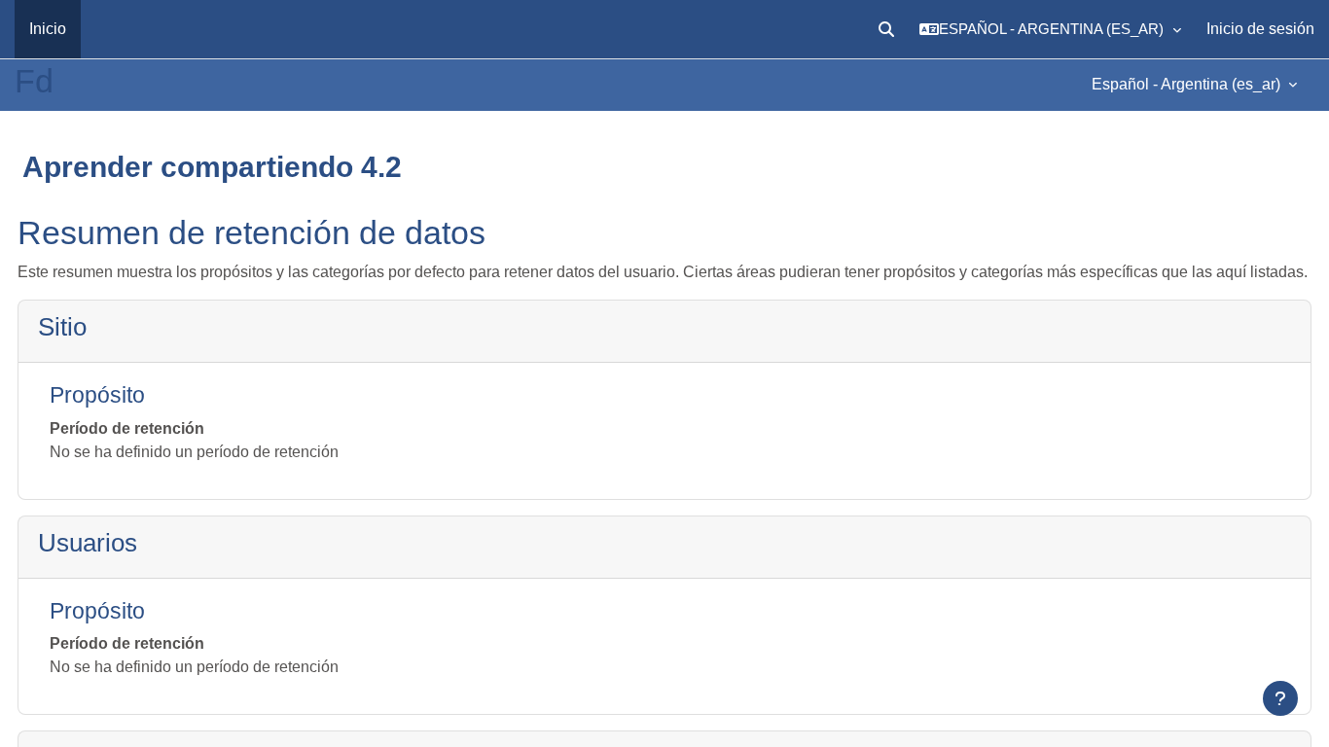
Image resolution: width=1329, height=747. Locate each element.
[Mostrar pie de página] (1280, 698)
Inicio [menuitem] (47, 28)
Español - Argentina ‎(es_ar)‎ (1188, 84)
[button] (886, 29)
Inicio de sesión (1260, 28)
